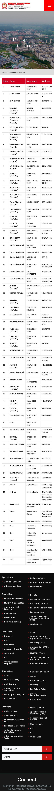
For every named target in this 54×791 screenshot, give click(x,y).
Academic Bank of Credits (38, 719)
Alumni (7, 675)
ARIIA (32, 632)
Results (33, 595)
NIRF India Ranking (12, 622)
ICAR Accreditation (39, 663)
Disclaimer (9, 645)
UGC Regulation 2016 (39, 672)
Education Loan (37, 612)
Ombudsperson (37, 643)
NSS (32, 732)
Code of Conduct (38, 680)
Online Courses (37, 707)
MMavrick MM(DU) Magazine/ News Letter (40, 637)
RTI (5, 657)
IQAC (6, 640)
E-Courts (8, 636)
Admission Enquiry (12, 582)
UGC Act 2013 (10, 699)
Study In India (36, 724)
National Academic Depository (12, 731)
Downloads (9, 617)
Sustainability (36, 587)
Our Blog (34, 685)
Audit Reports (10, 711)
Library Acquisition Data (41, 608)
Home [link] (4, 72)
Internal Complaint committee (12, 689)
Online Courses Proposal (11, 663)
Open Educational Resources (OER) (38, 713)
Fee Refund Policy (38, 689)
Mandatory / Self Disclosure (11, 608)
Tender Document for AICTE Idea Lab (39, 658)
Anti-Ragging (10, 684)
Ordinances (35, 737)
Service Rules (36, 624)
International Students (40, 582)
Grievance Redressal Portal (13, 737)
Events (7, 756)
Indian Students (37, 578)
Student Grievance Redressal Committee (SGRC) (39, 618)
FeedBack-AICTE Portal (14, 726)
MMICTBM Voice (37, 653)
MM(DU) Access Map (13, 598)
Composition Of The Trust (39, 648)
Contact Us (35, 699)
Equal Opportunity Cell (14, 694)
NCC (32, 728)
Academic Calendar (13, 649)
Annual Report (10, 715)
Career (33, 676)
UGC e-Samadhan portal (38, 694)
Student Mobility (11, 680)
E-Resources (10, 613)
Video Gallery (10, 748)
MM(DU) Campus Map (14, 603)
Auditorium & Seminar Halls (14, 720)
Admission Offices (12, 586)
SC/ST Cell (9, 653)
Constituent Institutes (40, 599)
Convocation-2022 (39, 603)
